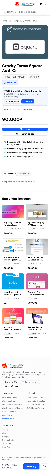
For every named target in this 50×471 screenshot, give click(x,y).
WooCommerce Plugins (12, 404)
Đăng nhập (14, 101)
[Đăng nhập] (45, 4)
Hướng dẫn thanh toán (36, 401)
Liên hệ (5, 429)
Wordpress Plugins (25, 109)
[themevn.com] (25, 4)
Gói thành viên (8, 440)
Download (6, 444)
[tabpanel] (25, 181)
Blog (4, 433)
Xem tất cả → (8, 419)
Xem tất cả (7, 415)
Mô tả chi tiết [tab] (10, 174)
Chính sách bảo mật (35, 404)
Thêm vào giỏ (27, 134)
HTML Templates (9, 411)
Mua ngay (25, 129)
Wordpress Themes (10, 397)
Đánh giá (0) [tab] (23, 174)
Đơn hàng (6, 447)
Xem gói (29, 101)
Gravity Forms (31, 21)
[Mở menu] (4, 4)
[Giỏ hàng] (40, 4)
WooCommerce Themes (12, 408)
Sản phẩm (18, 21)
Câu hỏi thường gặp (35, 397)
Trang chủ (6, 21)
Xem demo (11, 83)
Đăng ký (5, 436)
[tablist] (16, 173)
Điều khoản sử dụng (35, 408)
